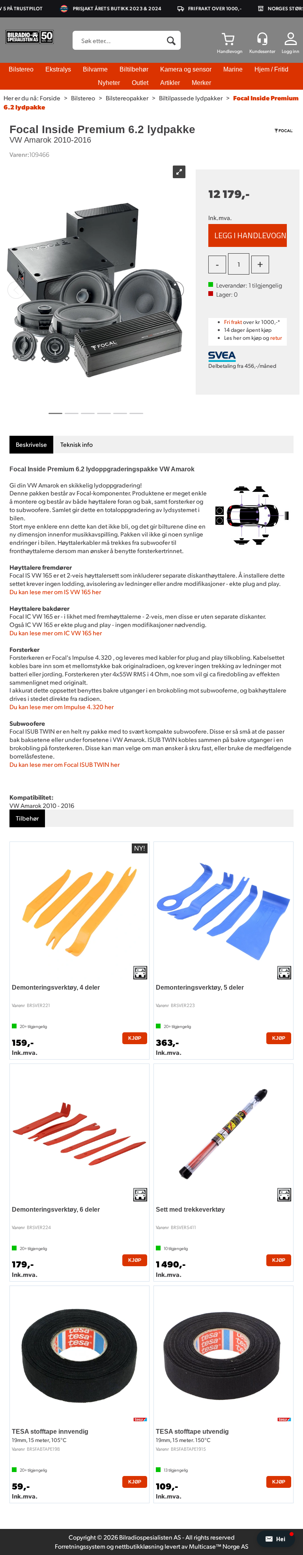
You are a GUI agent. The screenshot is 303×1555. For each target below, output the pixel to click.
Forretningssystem (80, 1546)
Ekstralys (58, 69)
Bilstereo (21, 69)
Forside (50, 98)
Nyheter (109, 82)
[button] (276, 1539)
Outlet (140, 82)
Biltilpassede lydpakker (191, 98)
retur (276, 337)
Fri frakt (233, 321)
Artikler (170, 82)
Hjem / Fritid (271, 69)
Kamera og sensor (185, 69)
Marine (233, 69)
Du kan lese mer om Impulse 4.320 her (61, 706)
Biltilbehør (134, 69)
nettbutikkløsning (139, 1546)
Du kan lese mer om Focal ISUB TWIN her (64, 764)
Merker (201, 82)
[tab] (31, 445)
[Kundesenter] (262, 38)
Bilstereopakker (127, 98)
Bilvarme (95, 69)
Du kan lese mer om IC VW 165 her (55, 633)
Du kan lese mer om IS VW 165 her (55, 591)
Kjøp (247, 235)
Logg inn (290, 51)
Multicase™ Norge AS (219, 1546)
